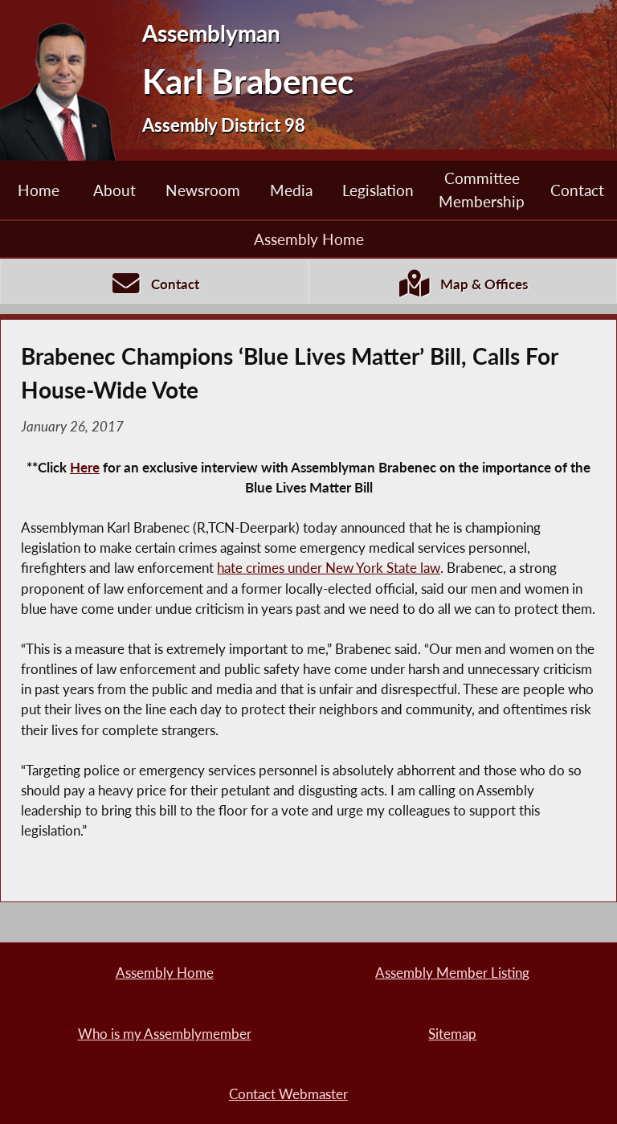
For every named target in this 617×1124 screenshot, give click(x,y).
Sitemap (452, 1033)
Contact (577, 190)
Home (38, 190)
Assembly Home (309, 239)
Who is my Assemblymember (164, 1033)
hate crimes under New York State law (328, 567)
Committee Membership (482, 189)
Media (291, 190)
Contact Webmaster (288, 1093)
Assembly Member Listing (452, 972)
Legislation (378, 190)
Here (85, 467)
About (114, 190)
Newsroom (202, 190)
